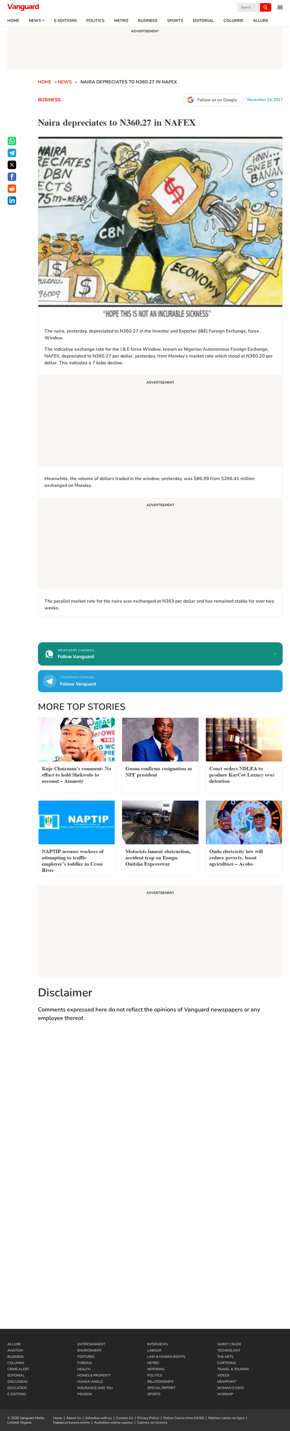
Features (85, 1356)
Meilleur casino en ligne (226, 1418)
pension (84, 1394)
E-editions (65, 20)
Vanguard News (23, 7)
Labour (154, 1350)
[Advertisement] (160, 421)
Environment (89, 1350)
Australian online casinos (113, 1422)
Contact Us (124, 1418)
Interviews (157, 1344)
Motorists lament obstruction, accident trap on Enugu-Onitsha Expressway (158, 856)
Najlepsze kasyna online (71, 1422)
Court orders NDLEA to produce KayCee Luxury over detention (242, 774)
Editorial (203, 20)
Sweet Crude (229, 1344)
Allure (14, 1344)
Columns (233, 20)
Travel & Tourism (233, 1369)
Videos (223, 1375)
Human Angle (90, 1381)
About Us (73, 1418)
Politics (95, 20)
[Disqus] (160, 1109)
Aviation (15, 1350)
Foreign (84, 1363)
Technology (228, 1350)
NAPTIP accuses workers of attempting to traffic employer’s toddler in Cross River (72, 860)
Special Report (161, 1388)
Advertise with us (98, 1418)
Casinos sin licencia (152, 1422)
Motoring (156, 1369)
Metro (121, 20)
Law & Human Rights (166, 1356)
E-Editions (16, 1394)
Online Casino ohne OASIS (183, 1418)
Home (13, 20)
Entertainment (91, 1344)
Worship (225, 1394)
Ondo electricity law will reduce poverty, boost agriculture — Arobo (236, 856)
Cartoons (226, 1363)
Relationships (160, 1381)
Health (83, 1369)
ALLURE (260, 20)
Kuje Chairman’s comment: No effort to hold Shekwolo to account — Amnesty (76, 774)
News (35, 20)
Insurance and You (95, 1388)
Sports (175, 20)
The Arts (225, 1356)
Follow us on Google (217, 100)
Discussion (17, 1381)
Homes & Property (94, 1375)
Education (17, 1388)
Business (147, 20)
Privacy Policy (148, 1418)
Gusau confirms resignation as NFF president (158, 771)
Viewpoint (226, 1381)
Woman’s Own (230, 1388)
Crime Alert (18, 1369)
